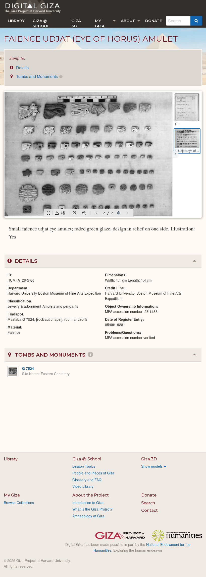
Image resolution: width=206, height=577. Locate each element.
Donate (153, 20)
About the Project (90, 495)
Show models (152, 466)
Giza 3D (76, 23)
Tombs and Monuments (38, 76)
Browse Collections (19, 502)
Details (22, 67)
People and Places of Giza (93, 472)
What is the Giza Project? (92, 509)
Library (16, 20)
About (128, 20)
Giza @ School (41, 23)
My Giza (100, 23)
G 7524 (28, 368)
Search (148, 503)
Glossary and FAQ (86, 479)
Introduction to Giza (88, 502)
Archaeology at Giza (88, 515)
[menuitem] (16, 21)
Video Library (82, 486)
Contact (149, 510)
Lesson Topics (83, 466)
